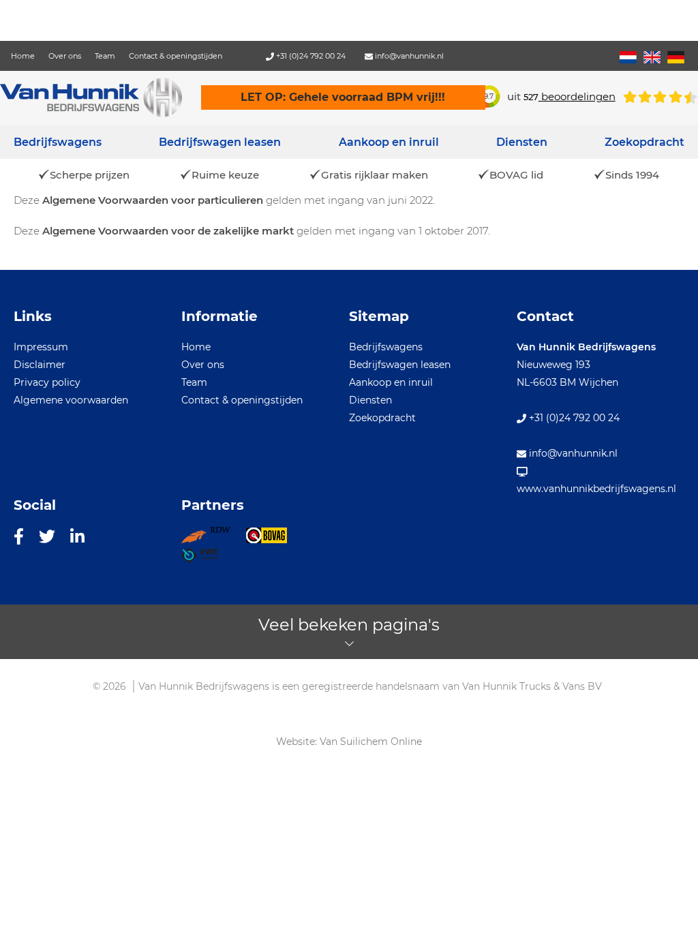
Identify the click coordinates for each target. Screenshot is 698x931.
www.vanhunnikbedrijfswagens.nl (596, 489)
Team (105, 56)
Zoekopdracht (644, 142)
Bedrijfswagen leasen (220, 142)
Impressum (41, 347)
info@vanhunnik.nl (408, 56)
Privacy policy (47, 382)
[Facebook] (19, 536)
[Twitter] (47, 536)
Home (23, 56)
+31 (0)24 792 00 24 (310, 56)
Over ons (64, 56)
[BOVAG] (273, 540)
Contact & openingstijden (175, 56)
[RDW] (213, 540)
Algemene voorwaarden (71, 400)
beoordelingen (570, 96)
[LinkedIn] (77, 536)
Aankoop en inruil (389, 142)
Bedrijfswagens (58, 142)
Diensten (370, 400)
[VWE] (206, 559)
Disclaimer (39, 364)
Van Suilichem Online (371, 741)
